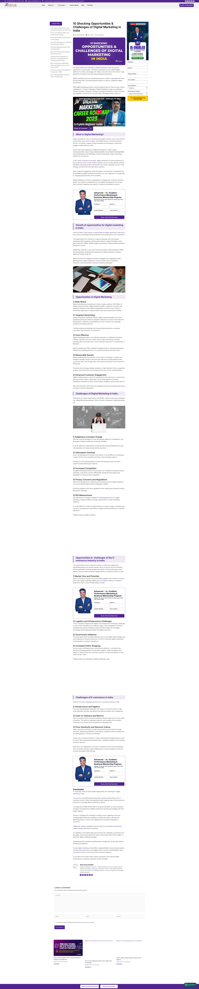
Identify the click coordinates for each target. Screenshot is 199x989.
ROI (105, 500)
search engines (90, 141)
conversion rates (78, 361)
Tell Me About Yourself (134, 91)
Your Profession (132, 85)
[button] (56, 23)
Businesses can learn (107, 319)
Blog (83, 5)
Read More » (57, 964)
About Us (50, 5)
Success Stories (74, 5)
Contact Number (99, 210)
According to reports (106, 580)
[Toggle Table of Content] (89, 128)
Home (43, 5)
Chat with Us (192, 985)
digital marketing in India (91, 260)
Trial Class (90, 5)
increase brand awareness (81, 850)
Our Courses (61, 5)
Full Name (97, 204)
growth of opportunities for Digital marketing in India (104, 232)
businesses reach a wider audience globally (89, 162)
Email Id (112, 204)
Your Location (114, 210)
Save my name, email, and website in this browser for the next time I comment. (75, 922)
